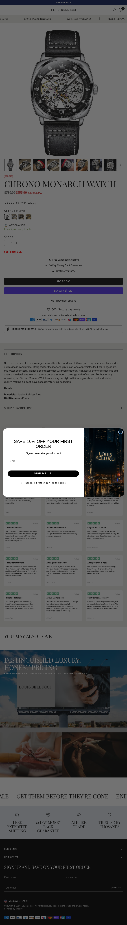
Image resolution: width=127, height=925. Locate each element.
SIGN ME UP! (43, 473)
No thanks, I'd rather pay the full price (43, 483)
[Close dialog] (120, 432)
